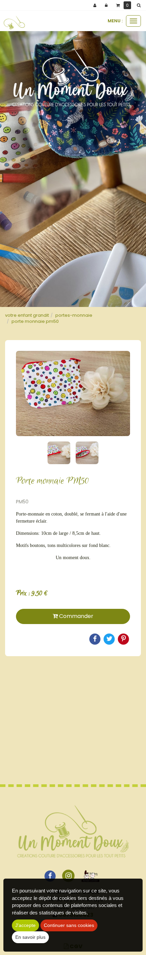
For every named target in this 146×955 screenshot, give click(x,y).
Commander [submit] (75, 616)
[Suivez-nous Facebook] (49, 876)
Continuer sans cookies (69, 925)
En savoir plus (30, 937)
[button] (140, 5)
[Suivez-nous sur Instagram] (68, 876)
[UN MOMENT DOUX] (14, 22)
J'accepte (25, 925)
